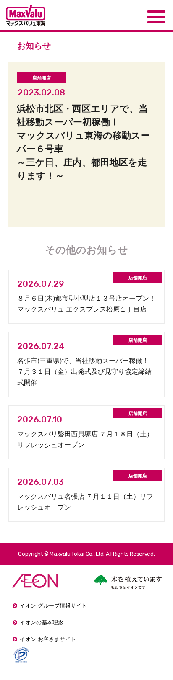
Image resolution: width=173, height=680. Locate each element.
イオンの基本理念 (41, 622)
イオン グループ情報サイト (53, 606)
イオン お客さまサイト (48, 639)
